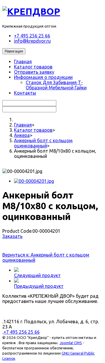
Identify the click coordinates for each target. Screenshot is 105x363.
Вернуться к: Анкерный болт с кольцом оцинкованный (45, 257)
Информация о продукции (43, 77)
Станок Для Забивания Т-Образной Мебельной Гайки (56, 85)
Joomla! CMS (71, 343)
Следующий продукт (37, 275)
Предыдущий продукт (39, 286)
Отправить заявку (34, 72)
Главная (23, 61)
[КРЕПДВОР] (31, 11)
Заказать (12, 236)
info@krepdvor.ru (32, 41)
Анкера (22, 135)
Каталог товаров (33, 66)
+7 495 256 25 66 (32, 35)
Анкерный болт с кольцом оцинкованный (43, 143)
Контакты (25, 92)
